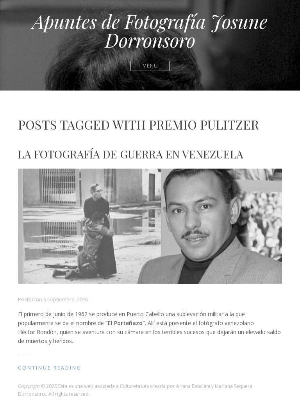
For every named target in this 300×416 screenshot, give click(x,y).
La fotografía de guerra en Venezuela (130, 154)
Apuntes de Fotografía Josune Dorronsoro (150, 30)
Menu (150, 65)
